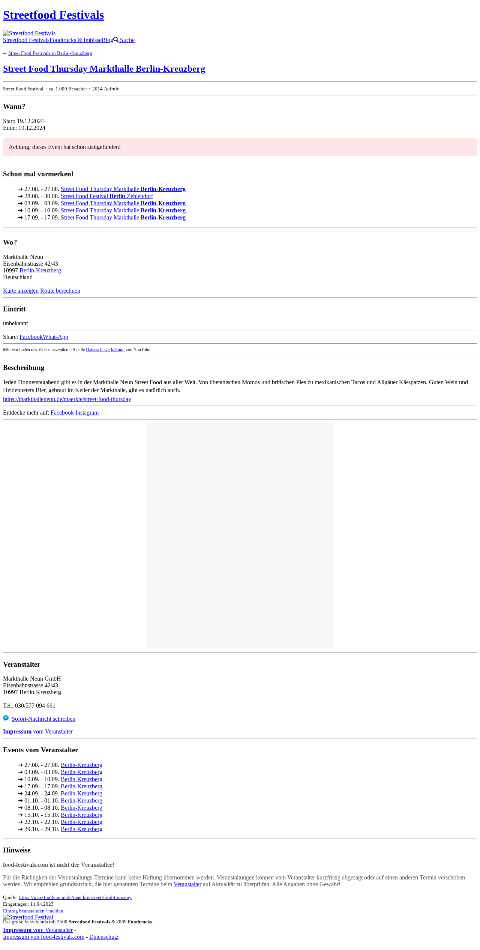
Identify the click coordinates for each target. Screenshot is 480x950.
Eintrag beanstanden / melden (33, 911)
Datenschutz (103, 936)
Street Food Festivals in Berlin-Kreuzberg (50, 53)
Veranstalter (187, 884)
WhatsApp (55, 337)
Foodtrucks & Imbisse (76, 40)
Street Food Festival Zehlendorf (107, 196)
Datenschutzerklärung (105, 349)
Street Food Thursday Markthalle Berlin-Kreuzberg (104, 69)
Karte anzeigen (21, 290)
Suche (126, 40)
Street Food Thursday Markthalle (123, 189)
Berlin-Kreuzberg (40, 270)
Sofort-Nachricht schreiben (43, 719)
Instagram (87, 412)
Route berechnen (60, 290)
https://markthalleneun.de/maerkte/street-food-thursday (67, 399)
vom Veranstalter (38, 731)
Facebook (31, 337)
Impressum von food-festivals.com (43, 936)
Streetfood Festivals (26, 40)
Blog (107, 40)
